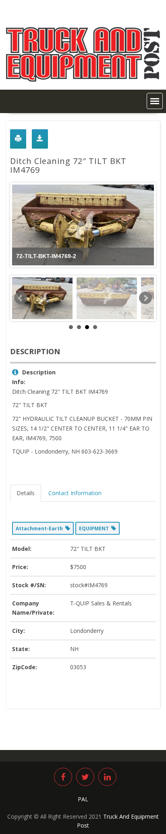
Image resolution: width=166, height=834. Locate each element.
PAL (83, 799)
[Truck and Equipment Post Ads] (83, 79)
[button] (155, 101)
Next (145, 298)
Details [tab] (26, 493)
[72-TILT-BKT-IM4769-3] (107, 298)
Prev (20, 298)
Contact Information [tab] (75, 493)
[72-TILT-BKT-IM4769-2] (42, 298)
